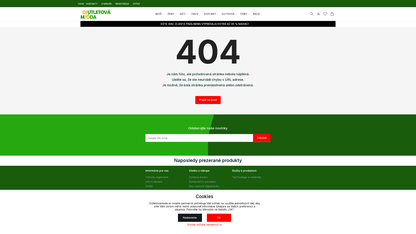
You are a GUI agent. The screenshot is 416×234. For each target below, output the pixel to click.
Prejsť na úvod (208, 99)
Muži (159, 14)
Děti (183, 14)
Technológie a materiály (246, 177)
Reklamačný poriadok (202, 181)
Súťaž (149, 186)
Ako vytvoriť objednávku (204, 186)
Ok (219, 217)
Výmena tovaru (198, 177)
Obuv (194, 14)
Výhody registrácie (156, 177)
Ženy (171, 14)
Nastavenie (190, 217)
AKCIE (256, 14)
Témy (243, 14)
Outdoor (228, 14)
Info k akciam (153, 181)
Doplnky (210, 14)
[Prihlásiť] (318, 14)
